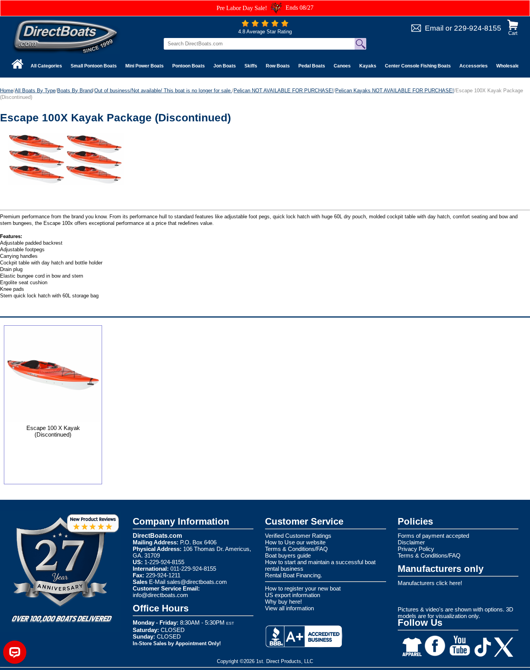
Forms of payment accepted (433, 535)
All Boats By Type (35, 90)
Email (434, 28)
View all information (289, 608)
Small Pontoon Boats (94, 66)
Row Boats (278, 66)
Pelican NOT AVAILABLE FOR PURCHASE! (284, 90)
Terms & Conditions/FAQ (296, 549)
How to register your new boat (303, 588)
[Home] (17, 64)
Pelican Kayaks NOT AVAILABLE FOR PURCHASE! (394, 90)
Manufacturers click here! (430, 583)
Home (6, 90)
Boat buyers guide (288, 555)
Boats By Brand (75, 90)
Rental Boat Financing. (293, 575)
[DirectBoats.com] (66, 36)
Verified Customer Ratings (298, 535)
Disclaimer (411, 542)
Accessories (473, 66)
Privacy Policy (416, 549)
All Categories (46, 66)
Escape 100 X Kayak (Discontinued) (53, 431)
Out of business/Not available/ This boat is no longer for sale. (163, 90)
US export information (292, 595)
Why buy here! (283, 601)
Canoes (342, 66)
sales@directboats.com (197, 581)
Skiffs (250, 66)
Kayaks (367, 66)
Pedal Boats (311, 66)
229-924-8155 (477, 28)
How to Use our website (295, 542)
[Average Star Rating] (265, 25)
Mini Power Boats (144, 66)
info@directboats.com (160, 595)
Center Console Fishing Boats (418, 66)
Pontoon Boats (188, 66)
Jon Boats (224, 66)
